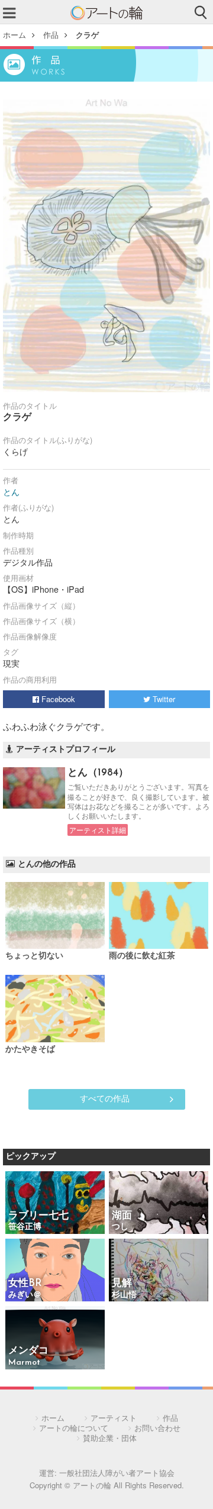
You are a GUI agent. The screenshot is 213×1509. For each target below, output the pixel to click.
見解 (122, 1283)
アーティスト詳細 (97, 830)
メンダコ (28, 1351)
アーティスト (114, 1417)
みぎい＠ (24, 1295)
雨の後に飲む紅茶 (142, 956)
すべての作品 (105, 1098)
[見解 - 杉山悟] (158, 1271)
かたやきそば (30, 1049)
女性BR (25, 1283)
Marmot (24, 1362)
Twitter (162, 699)
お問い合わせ (157, 1427)
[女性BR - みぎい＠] (55, 1271)
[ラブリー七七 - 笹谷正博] (55, 1203)
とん (11, 491)
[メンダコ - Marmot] (55, 1338)
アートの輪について (73, 1427)
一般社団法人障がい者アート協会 (117, 1472)
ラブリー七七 (38, 1216)
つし (120, 1227)
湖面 (122, 1216)
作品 (51, 34)
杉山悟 (124, 1295)
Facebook (57, 699)
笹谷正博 (24, 1227)
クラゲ (87, 34)
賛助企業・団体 (110, 1437)
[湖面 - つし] (158, 1203)
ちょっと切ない (34, 956)
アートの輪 (106, 13)
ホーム (14, 34)
